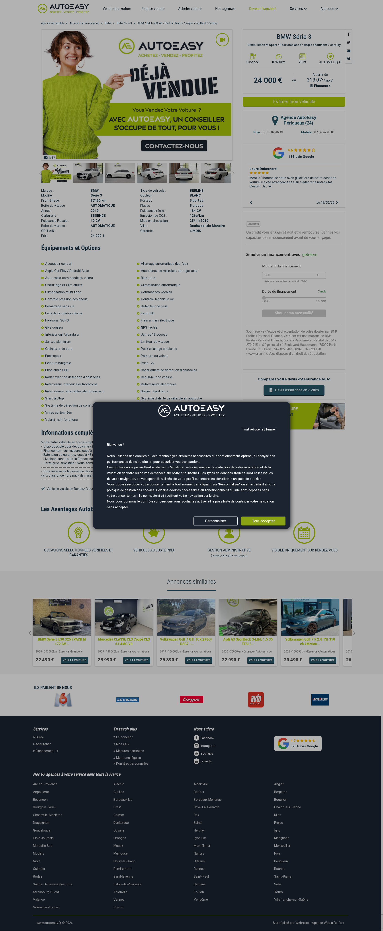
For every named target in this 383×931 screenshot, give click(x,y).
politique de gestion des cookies (130, 490)
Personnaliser (215, 521)
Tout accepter (263, 521)
